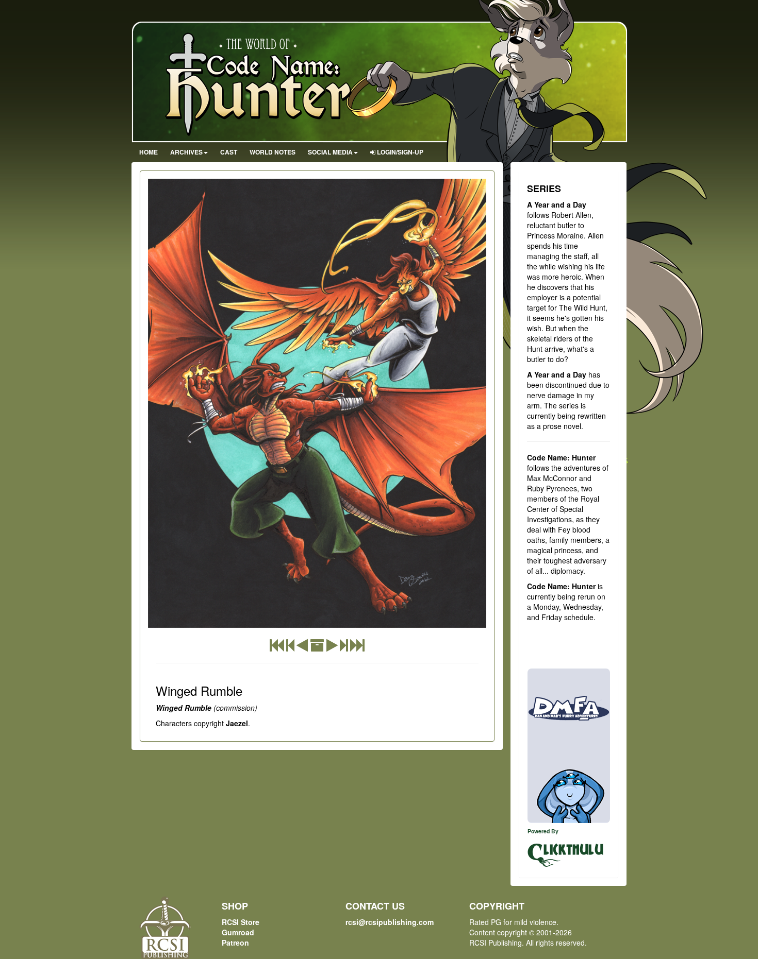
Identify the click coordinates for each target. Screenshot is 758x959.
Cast (228, 152)
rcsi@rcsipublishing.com (389, 922)
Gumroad (238, 932)
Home (148, 152)
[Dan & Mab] (569, 746)
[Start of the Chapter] (290, 647)
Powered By (543, 831)
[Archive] (317, 647)
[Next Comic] (332, 647)
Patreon (235, 942)
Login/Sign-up (399, 152)
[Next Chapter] (344, 647)
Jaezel (237, 723)
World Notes (272, 152)
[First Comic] (277, 647)
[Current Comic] (357, 647)
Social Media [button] (330, 152)
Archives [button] (186, 152)
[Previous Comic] (302, 647)
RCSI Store (240, 922)
